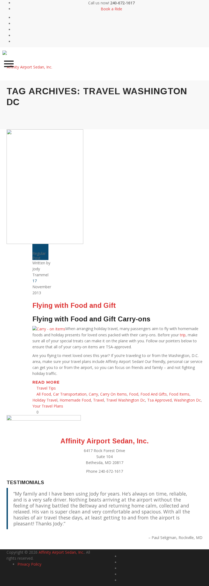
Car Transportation (70, 394)
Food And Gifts (153, 394)
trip (182, 334)
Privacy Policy (29, 564)
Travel (98, 400)
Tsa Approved (159, 400)
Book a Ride (111, 8)
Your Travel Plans (47, 406)
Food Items (179, 394)
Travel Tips (46, 388)
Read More (46, 382)
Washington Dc (187, 400)
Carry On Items (113, 394)
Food (133, 394)
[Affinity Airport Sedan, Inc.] (27, 63)
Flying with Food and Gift (74, 305)
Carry (93, 394)
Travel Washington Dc (125, 400)
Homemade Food (75, 400)
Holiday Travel (44, 400)
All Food (43, 394)
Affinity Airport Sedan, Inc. (104, 441)
